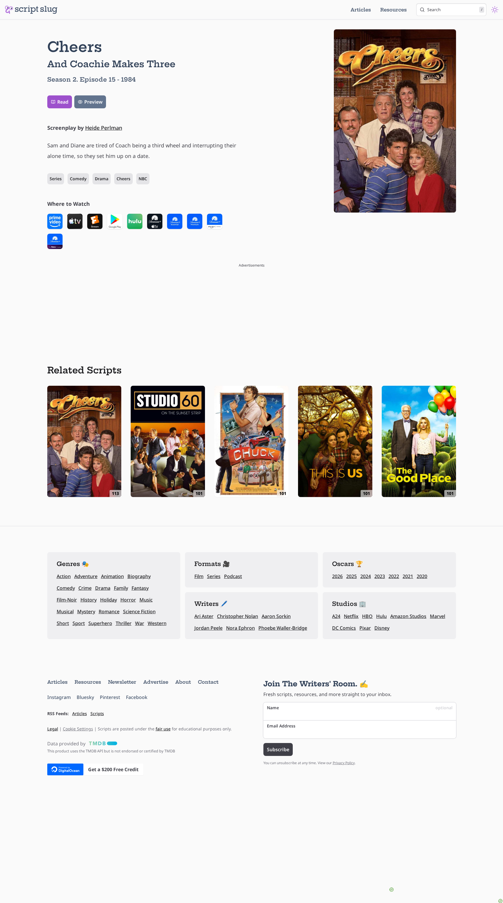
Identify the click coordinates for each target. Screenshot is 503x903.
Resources (393, 10)
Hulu (381, 616)
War (139, 623)
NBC (143, 178)
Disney (381, 628)
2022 (393, 576)
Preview (93, 102)
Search (454, 9)
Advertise (155, 682)
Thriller (124, 623)
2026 (337, 576)
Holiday (108, 600)
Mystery (86, 611)
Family (121, 588)
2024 (365, 576)
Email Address (281, 726)
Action (64, 576)
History (88, 600)
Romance (109, 611)
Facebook (136, 697)
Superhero (100, 623)
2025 (351, 576)
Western (157, 623)
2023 (379, 576)
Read (62, 102)
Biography (139, 576)
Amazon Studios (408, 616)
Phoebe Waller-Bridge (282, 628)
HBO (367, 616)
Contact (208, 682)
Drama (101, 178)
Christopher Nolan (237, 616)
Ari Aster (203, 616)
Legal (52, 729)
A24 (336, 616)
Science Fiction (139, 611)
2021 (408, 576)
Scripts (97, 713)
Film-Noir (67, 600)
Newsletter (122, 682)
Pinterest (110, 697)
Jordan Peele (208, 628)
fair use (163, 729)
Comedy (78, 178)
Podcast (233, 576)
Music (146, 600)
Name (359, 707)
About (183, 682)
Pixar (365, 628)
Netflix (351, 616)
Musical (65, 611)
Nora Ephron (240, 628)
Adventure (85, 576)
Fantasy (140, 588)
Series (56, 178)
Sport (79, 623)
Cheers (123, 178)
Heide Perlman (103, 127)
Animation (112, 576)
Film (198, 576)
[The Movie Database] (102, 743)
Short (63, 623)
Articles (361, 10)
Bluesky (85, 697)
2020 (422, 576)
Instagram (59, 697)
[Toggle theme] (495, 9)
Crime (85, 588)
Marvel (437, 616)
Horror (128, 600)
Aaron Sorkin (276, 616)
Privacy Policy (344, 762)
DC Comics (344, 628)
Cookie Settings (78, 729)
